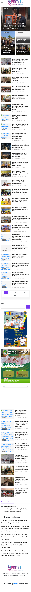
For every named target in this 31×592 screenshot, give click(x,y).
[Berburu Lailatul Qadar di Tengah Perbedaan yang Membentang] (6, 155)
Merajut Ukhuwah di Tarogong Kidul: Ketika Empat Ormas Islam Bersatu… (21, 435)
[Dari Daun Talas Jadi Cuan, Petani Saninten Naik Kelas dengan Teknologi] (15, 19)
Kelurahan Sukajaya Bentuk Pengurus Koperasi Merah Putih (20, 283)
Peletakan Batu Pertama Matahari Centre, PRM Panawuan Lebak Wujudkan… (22, 424)
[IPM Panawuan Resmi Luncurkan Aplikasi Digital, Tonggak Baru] (6, 173)
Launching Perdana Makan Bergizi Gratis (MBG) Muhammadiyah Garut (20, 256)
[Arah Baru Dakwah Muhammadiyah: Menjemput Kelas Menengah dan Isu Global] (6, 107)
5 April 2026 (16, 82)
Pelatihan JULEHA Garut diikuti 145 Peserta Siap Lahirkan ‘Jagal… (22, 445)
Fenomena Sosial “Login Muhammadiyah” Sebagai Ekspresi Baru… (19, 70)
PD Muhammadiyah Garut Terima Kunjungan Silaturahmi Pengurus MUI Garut (21, 218)
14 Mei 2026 (16, 64)
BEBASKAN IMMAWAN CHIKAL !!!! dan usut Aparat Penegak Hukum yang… (20, 247)
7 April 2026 (16, 73)
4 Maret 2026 (17, 167)
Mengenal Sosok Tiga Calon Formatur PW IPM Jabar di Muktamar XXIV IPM (20, 200)
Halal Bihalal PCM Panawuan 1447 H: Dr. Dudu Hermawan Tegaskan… (20, 79)
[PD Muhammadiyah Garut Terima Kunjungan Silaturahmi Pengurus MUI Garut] (6, 219)
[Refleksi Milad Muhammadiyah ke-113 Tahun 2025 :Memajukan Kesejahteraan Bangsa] (6, 237)
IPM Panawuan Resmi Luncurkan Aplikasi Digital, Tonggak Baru (20, 172)
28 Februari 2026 (17, 176)
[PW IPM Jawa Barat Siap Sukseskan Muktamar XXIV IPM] (6, 210)
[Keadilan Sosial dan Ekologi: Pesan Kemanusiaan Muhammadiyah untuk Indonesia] (6, 98)
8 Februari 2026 (17, 185)
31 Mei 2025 (16, 278)
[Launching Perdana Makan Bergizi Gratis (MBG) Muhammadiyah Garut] (6, 257)
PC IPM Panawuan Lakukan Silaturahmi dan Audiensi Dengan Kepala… (20, 163)
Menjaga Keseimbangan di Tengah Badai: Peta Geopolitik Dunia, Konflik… (21, 125)
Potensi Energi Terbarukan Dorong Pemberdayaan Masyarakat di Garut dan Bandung (16, 510)
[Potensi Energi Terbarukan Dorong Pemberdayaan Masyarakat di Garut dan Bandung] (6, 192)
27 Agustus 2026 (20, 417)
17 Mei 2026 (19, 449)
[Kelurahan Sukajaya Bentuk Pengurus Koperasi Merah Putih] (6, 284)
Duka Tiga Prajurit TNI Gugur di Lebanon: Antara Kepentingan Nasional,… (20, 88)
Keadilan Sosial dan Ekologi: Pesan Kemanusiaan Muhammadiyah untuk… (20, 97)
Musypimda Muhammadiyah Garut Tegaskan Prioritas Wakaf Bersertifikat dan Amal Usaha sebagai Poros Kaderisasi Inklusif (14, 553)
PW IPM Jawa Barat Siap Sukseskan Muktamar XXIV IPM (20, 209)
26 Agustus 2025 (17, 250)
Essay (3, 73)
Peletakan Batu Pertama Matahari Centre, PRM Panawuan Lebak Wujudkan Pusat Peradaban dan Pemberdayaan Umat (15, 529)
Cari (2, 303)
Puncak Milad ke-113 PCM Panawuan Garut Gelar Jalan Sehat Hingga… (20, 227)
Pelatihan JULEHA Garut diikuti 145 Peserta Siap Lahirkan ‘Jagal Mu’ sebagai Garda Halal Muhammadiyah (14, 545)
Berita (6, 8)
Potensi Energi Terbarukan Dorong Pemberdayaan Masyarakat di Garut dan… (20, 191)
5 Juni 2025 (16, 269)
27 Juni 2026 (19, 439)
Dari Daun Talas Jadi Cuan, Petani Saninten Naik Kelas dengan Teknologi (21, 412)
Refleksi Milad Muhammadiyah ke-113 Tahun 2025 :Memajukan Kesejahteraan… (21, 237)
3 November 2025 (18, 241)
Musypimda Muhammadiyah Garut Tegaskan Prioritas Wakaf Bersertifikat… (20, 60)
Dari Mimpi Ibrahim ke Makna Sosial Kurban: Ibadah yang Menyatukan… (20, 265)
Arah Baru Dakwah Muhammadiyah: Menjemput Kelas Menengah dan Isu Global (20, 107)
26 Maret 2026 (17, 129)
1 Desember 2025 (17, 231)
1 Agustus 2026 (19, 428)
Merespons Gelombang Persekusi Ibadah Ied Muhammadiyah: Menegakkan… (19, 136)
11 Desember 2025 (18, 222)
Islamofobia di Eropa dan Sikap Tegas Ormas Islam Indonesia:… (19, 116)
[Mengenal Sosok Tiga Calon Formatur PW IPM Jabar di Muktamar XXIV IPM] (6, 201)
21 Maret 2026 (17, 140)
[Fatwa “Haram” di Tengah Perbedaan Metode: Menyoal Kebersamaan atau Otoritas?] (6, 146)
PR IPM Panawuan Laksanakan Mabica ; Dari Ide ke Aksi (20, 274)
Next (15, 295)
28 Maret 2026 (17, 111)
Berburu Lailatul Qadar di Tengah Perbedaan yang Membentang (19, 154)
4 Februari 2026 (17, 195)
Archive (6, 32)
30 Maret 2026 (17, 101)
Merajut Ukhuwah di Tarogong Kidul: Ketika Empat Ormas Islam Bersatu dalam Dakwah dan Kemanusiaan (15, 537)
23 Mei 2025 (16, 287)
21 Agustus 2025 (17, 260)
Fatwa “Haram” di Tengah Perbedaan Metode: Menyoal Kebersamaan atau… (20, 145)
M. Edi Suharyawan (8, 506)
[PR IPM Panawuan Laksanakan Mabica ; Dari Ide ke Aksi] (6, 275)
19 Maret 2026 (17, 158)
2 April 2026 (16, 91)
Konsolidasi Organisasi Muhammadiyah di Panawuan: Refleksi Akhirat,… (21, 182)
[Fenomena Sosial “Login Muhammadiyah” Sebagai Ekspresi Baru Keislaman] (6, 71)
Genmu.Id (15, 583)
